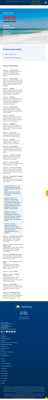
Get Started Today (24, 317)
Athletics (4, 361)
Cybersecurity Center (6, 366)
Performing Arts (5, 373)
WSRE (3, 383)
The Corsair (4, 378)
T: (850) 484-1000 (4, 325)
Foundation (4, 368)
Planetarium (4, 375)
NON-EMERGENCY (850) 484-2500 (8, 329)
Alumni (3, 358)
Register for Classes (36, 4)
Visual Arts (4, 380)
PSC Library (4, 370)
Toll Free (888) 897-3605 (6, 326)
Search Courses (36, 1)
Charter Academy (5, 363)
